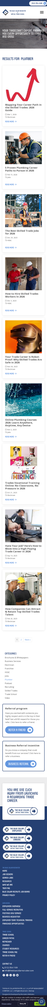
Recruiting (9, 687)
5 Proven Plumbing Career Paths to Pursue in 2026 (21, 169)
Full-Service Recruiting (12, 910)
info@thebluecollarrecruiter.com (19, 970)
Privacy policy (6, 1004)
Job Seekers (7, 874)
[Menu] (42, 12)
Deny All (23, 1004)
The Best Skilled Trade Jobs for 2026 (22, 232)
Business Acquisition (11, 917)
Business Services (13, 661)
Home (4, 871)
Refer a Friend (8, 956)
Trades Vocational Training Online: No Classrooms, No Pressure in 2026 (22, 485)
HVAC (9, 240)
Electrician (11, 117)
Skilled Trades (11, 690)
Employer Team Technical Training (17, 920)
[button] (19, 730)
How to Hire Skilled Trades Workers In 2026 (21, 295)
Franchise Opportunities (13, 924)
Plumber (9, 679)
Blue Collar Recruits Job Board (16, 892)
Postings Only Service (11, 913)
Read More (10, 122)
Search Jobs (7, 878)
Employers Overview (11, 906)
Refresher (7, 942)
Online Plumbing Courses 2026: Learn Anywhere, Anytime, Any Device (21, 422)
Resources (7, 881)
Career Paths (8, 938)
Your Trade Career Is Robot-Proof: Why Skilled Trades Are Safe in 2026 (23, 359)
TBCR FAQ (6, 888)
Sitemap (31, 991)
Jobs (9, 177)
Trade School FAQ (9, 952)
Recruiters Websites (27, 994)
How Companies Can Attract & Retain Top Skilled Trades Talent (22, 611)
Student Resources (10, 949)
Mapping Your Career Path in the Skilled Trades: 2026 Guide (23, 107)
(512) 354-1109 (11, 967)
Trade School (11, 694)
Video (7, 698)
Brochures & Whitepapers (16, 657)
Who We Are (7, 885)
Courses (6, 945)
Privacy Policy (8, 895)
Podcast (8, 683)
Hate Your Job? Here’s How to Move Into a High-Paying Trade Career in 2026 (23, 548)
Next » (28, 639)
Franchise (9, 668)
